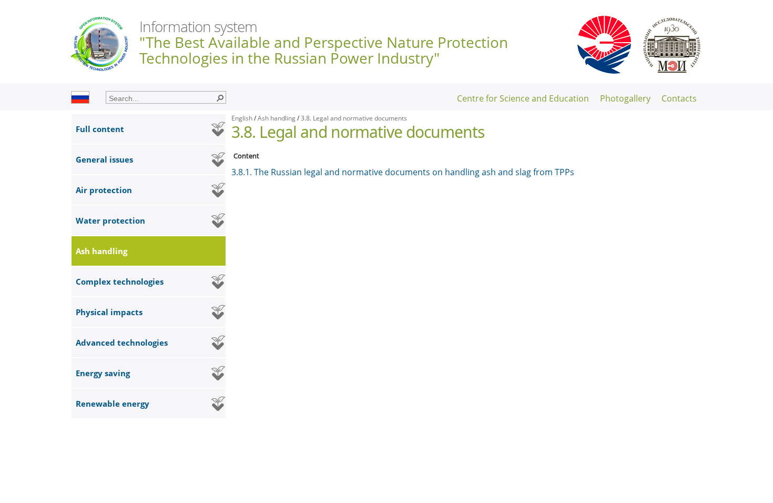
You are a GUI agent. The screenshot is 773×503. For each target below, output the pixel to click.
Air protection (104, 190)
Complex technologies (120, 281)
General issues (104, 159)
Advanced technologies (122, 342)
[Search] (220, 97)
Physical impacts (109, 312)
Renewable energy (112, 403)
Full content (100, 129)
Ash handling (101, 251)
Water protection (110, 220)
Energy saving (103, 373)
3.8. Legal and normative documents (354, 118)
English (241, 118)
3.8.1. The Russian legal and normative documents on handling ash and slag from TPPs (402, 172)
